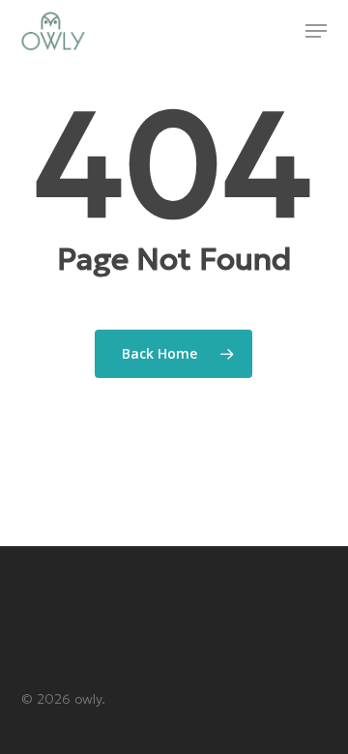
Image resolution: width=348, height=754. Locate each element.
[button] (316, 31)
